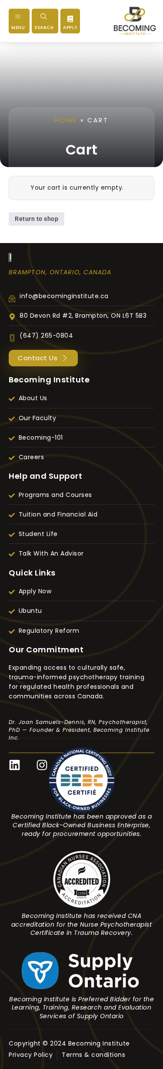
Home (66, 120)
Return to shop (36, 218)
